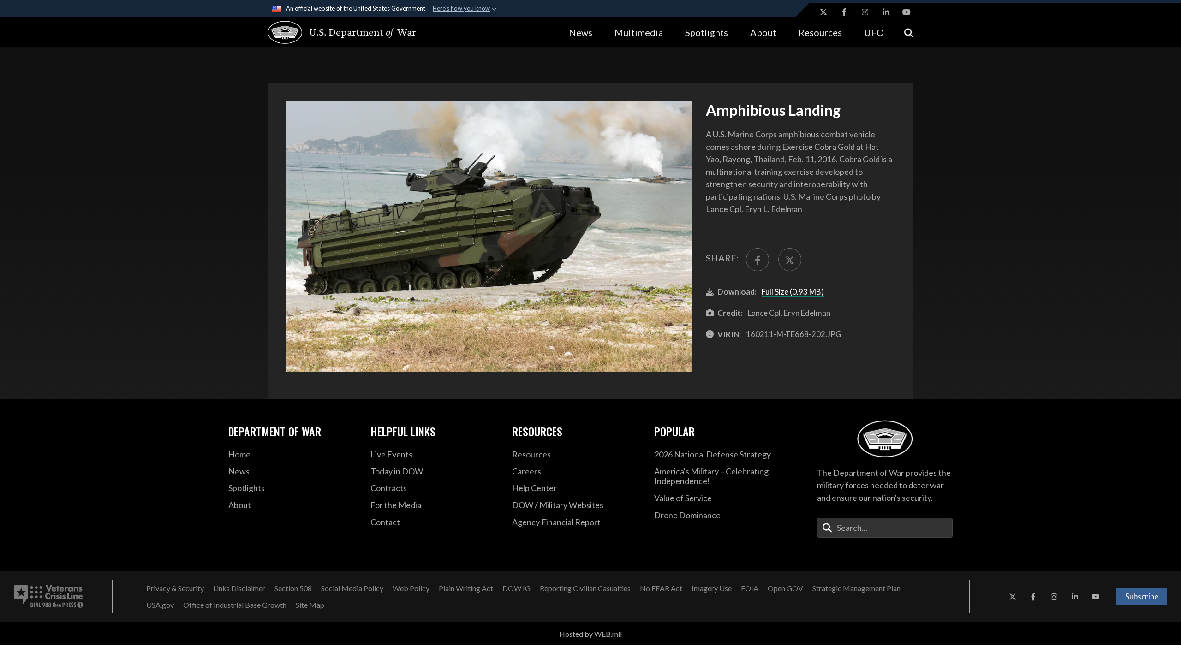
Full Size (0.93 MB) (793, 291)
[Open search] (909, 32)
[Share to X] (789, 259)
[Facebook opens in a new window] (844, 12)
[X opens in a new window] (823, 12)
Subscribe (1141, 596)
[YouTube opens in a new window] (906, 12)
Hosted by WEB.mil (590, 633)
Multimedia (638, 32)
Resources (820, 32)
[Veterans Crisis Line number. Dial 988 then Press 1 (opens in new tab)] (48, 596)
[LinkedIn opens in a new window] (886, 12)
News (580, 32)
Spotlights (706, 32)
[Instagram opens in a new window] (865, 12)
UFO (874, 32)
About (763, 32)
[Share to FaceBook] (757, 259)
